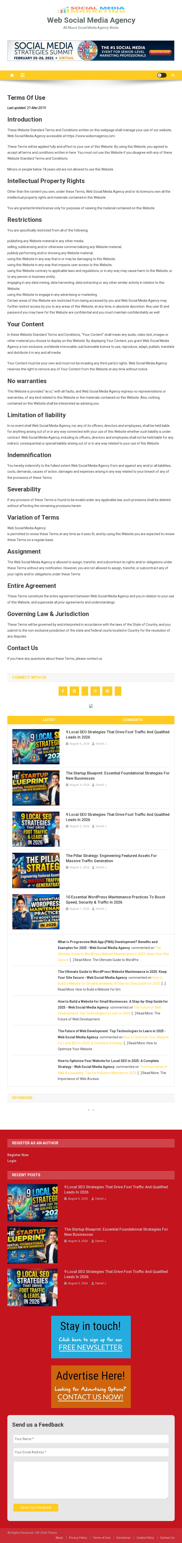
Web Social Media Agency (91, 20)
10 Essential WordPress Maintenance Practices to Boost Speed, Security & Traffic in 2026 (115, 900)
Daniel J (101, 743)
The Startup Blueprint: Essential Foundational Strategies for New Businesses (118, 776)
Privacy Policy (78, 1537)
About (59, 1537)
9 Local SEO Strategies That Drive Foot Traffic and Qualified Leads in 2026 (117, 734)
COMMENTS (132, 720)
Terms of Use (101, 1537)
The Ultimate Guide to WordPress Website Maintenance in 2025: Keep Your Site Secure (113, 954)
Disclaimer (123, 1537)
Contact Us (167, 1537)
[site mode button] (162, 75)
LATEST (49, 720)
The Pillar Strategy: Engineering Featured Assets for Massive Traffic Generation (111, 858)
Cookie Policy (145, 1537)
